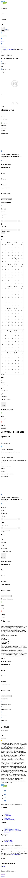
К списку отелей (6, 49)
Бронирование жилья (9, 819)
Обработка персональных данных (12, 830)
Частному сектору (8, 843)
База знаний (7, 812)
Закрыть (3, 876)
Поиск (12, 49)
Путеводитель (7, 815)
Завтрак (3, 471)
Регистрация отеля (8, 841)
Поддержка (6, 814)
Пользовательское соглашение (11, 829)
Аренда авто (7, 818)
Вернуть (3, 874)
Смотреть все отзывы (6, 199)
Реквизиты (6, 832)
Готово (2, 233)
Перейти (3, 866)
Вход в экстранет (8, 840)
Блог (5, 816)
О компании (7, 827)
